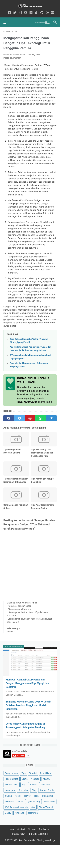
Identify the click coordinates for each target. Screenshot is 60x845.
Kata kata (45, 784)
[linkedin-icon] (31, 12)
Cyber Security (33, 801)
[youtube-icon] (25, 12)
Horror (27, 796)
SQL (24, 784)
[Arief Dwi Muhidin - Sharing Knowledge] (30, 5)
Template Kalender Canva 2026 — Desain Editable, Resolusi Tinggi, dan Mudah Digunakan (28, 705)
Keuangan (10, 790)
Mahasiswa (49, 801)
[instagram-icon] (20, 12)
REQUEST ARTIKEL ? (38, 834)
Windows (9, 801)
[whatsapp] (40, 418)
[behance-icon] (52, 12)
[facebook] (8, 418)
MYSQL (46, 779)
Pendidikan (45, 773)
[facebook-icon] (9, 12)
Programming (11, 779)
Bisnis (25, 779)
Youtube (35, 779)
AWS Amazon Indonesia (16, 807)
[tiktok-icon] (36, 12)
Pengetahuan (11, 773)
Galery (8, 813)
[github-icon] (41, 12)
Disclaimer (44, 829)
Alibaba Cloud (11, 784)
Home (11, 829)
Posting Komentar (12, 58)
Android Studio (47, 790)
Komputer (23, 790)
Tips (24, 773)
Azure (20, 801)
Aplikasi (33, 784)
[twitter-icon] (14, 12)
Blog (34, 790)
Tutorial (32, 773)
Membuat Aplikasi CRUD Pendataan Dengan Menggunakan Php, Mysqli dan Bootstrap (27, 683)
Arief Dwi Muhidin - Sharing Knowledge (37, 840)
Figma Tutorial (46, 807)
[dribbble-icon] (47, 12)
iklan (36, 796)
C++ (33, 807)
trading (8, 796)
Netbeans (19, 813)
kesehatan (33, 813)
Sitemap (32, 829)
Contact (21, 829)
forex (18, 796)
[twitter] (19, 418)
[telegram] (51, 418)
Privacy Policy (18, 834)
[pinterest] (30, 418)
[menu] (7, 22)
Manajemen (48, 796)
